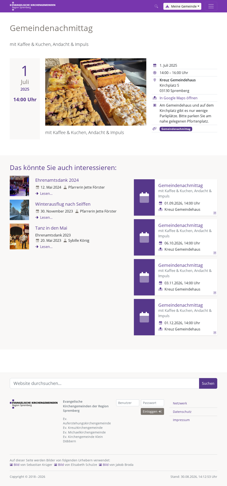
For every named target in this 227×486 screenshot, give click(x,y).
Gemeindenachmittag (175, 129)
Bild (16, 465)
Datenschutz (182, 412)
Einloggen (150, 411)
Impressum (181, 420)
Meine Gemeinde (183, 6)
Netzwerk (180, 403)
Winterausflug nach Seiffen (62, 204)
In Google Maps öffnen (179, 98)
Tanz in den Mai (51, 228)
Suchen (208, 383)
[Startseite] (32, 6)
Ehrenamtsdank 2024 (57, 180)
